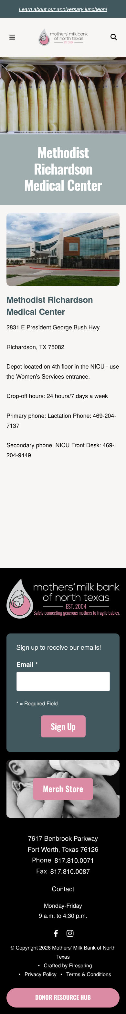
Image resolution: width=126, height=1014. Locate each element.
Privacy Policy (41, 974)
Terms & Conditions (88, 974)
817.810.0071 (74, 860)
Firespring (80, 965)
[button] (12, 37)
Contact (63, 888)
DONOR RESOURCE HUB (63, 997)
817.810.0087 (70, 871)
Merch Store (63, 789)
